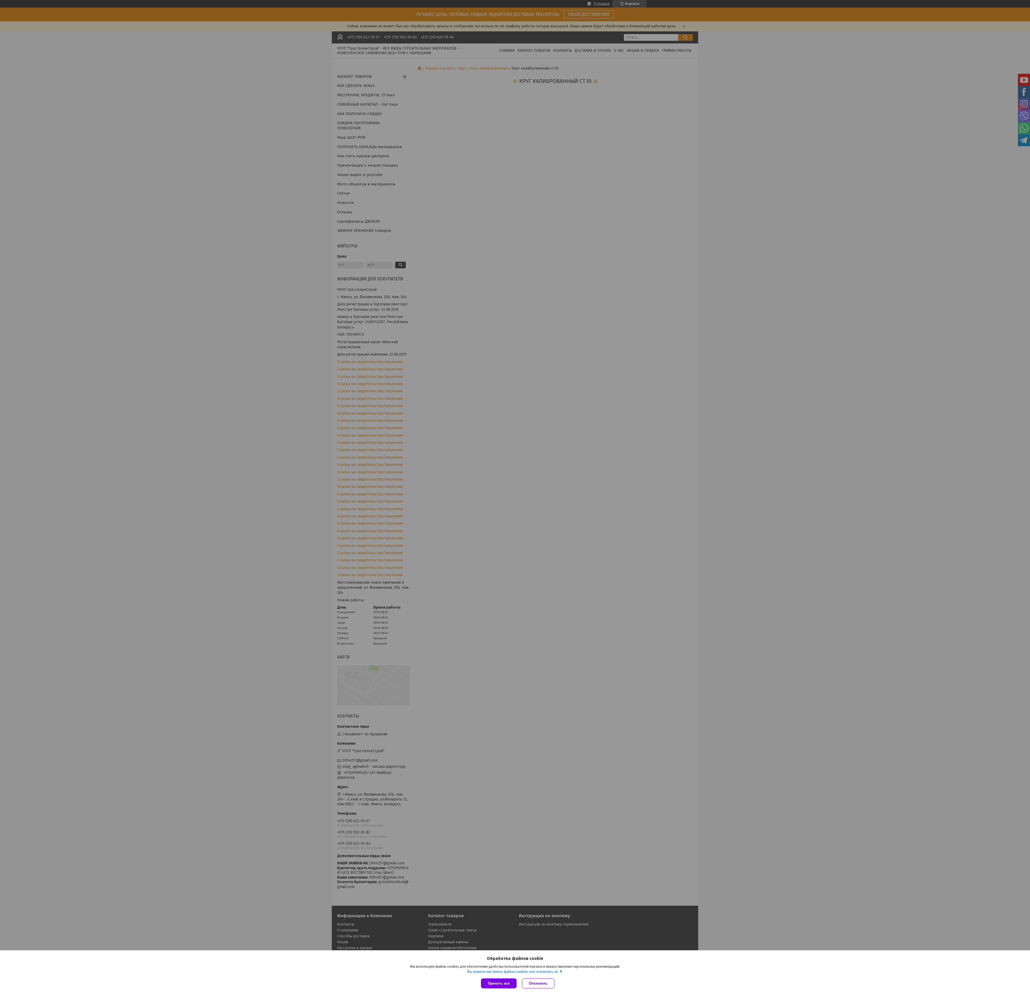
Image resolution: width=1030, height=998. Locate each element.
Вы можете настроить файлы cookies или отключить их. (513, 972)
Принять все (499, 983)
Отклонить (538, 983)
